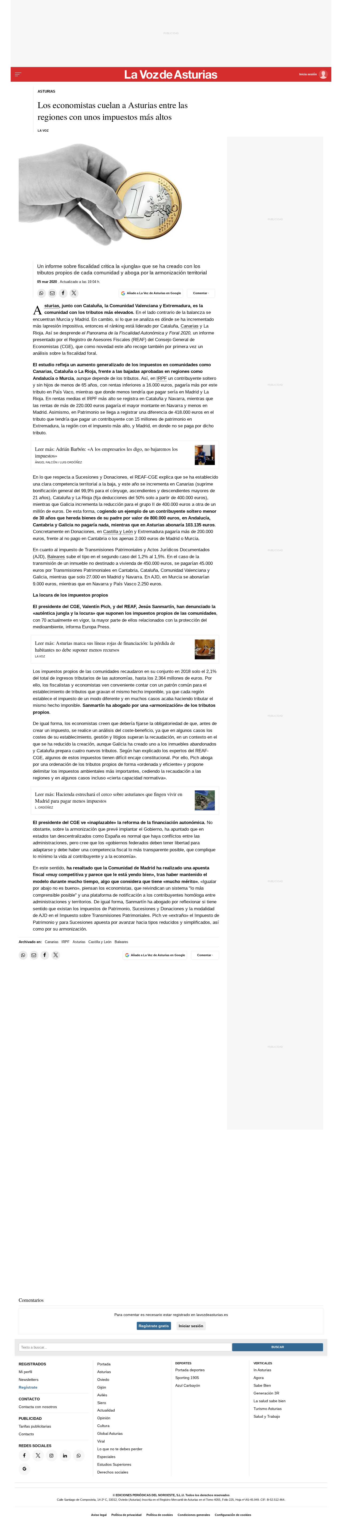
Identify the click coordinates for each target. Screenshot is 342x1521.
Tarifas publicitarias (35, 1426)
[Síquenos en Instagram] (51, 1455)
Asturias (51, 306)
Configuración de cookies (233, 1514)
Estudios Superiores (114, 1464)
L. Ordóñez (44, 807)
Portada (104, 1364)
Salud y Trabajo (267, 1416)
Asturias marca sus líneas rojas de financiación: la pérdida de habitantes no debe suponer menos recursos (105, 646)
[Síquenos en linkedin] (65, 1455)
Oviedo (103, 1379)
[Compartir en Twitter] (73, 293)
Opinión (103, 1418)
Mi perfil (25, 1372)
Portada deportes (190, 1370)
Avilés (102, 1395)
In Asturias (262, 1370)
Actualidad (106, 1410)
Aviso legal (99, 1514)
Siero (101, 1402)
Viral (101, 1441)
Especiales (106, 1457)
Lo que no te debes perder (119, 1449)
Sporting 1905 (187, 1378)
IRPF (162, 378)
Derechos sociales (112, 1472)
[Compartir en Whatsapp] (41, 293)
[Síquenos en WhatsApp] (78, 1455)
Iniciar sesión (191, 1326)
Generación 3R (266, 1393)
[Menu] (18, 74)
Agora (259, 1378)
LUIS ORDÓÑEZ (71, 462)
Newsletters (28, 1379)
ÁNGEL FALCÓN (46, 462)
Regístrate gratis (154, 1326)
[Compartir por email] (52, 293)
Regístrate (28, 1387)
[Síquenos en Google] (24, 1469)
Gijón (101, 1387)
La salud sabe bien (270, 1401)
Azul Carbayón (187, 1385)
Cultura (103, 1426)
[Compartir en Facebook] (63, 293)
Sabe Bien (262, 1385)
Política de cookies (159, 1514)
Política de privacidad (126, 1514)
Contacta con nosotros (38, 1407)
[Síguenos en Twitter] (38, 1455)
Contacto (26, 1434)
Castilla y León (118, 531)
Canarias (190, 326)
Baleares (56, 556)
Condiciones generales (194, 1514)
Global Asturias (110, 1433)
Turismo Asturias (268, 1408)
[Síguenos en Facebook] (24, 1455)
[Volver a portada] (171, 74)
